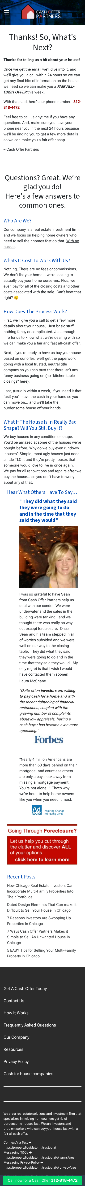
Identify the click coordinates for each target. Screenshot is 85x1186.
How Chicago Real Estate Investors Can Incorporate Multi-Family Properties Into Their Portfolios (40, 891)
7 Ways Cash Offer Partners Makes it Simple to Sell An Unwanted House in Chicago (38, 937)
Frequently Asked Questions (30, 1024)
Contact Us (14, 1000)
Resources (13, 1049)
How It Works (16, 1012)
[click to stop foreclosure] (42, 844)
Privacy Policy (16, 1061)
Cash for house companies (28, 1073)
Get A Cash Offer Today (25, 988)
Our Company (16, 1037)
